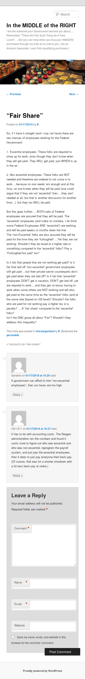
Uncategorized (45, 331)
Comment (21, 528)
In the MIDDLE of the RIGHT (41, 25)
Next (73, 94)
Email (20, 603)
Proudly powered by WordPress (42, 671)
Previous (14, 94)
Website (19, 625)
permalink (13, 335)
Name (20, 582)
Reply (18, 394)
